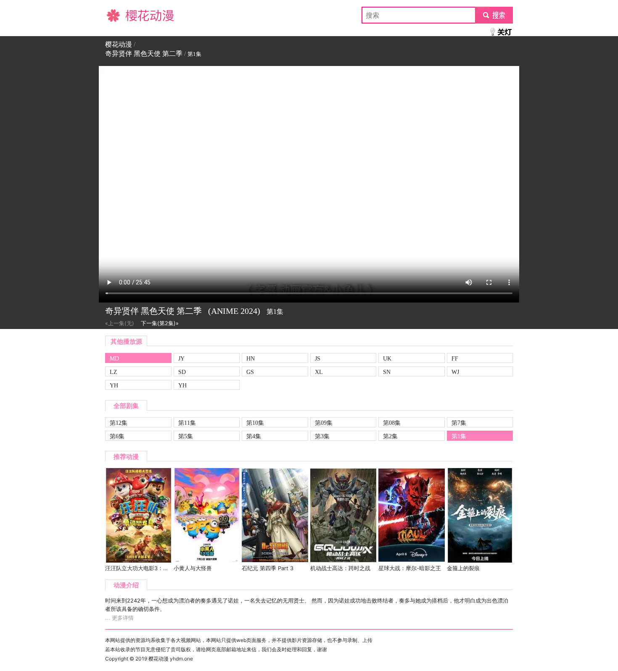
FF (455, 358)
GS (250, 371)
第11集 (187, 422)
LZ (113, 371)
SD (182, 371)
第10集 (255, 422)
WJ (455, 371)
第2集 (390, 436)
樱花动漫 (118, 15)
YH (114, 385)
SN (387, 371)
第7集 (459, 422)
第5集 (185, 436)
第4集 (253, 436)
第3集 (322, 436)
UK (387, 358)
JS (317, 358)
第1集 (459, 436)
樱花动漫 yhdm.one (170, 658)
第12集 (118, 422)
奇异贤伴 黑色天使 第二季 (143, 53)
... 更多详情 (119, 618)
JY (181, 358)
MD (114, 358)
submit (494, 15)
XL (319, 371)
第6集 (117, 436)
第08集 (392, 422)
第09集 (324, 422)
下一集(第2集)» (160, 323)
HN (250, 358)
